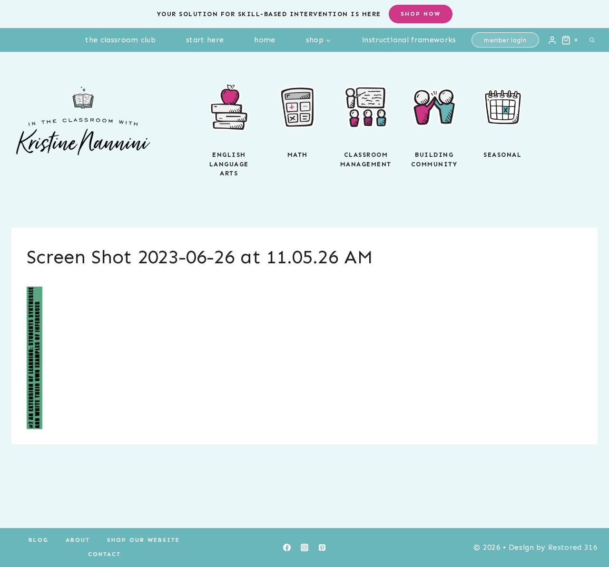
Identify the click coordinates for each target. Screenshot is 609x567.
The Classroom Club (120, 39)
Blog (39, 540)
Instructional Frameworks (409, 39)
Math (297, 154)
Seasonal (502, 154)
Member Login (505, 40)
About (78, 540)
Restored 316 (573, 547)
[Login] (552, 40)
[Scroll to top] (587, 530)
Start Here (205, 39)
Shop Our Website (143, 540)
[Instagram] (304, 547)
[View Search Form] (592, 40)
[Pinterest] (322, 547)
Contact (104, 554)
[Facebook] (287, 547)
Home (264, 39)
